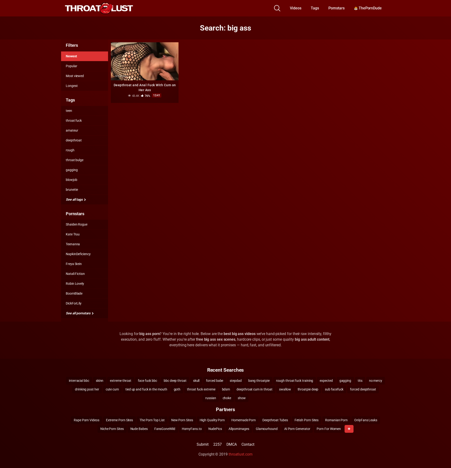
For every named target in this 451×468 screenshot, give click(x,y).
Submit (203, 444)
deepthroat (74, 140)
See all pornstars (78, 313)
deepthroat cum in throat (254, 389)
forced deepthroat (363, 389)
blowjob (71, 180)
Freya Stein (74, 264)
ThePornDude (370, 8)
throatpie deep (308, 389)
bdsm (226, 389)
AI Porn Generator (297, 429)
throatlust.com (241, 454)
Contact (247, 444)
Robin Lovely (75, 283)
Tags (315, 8)
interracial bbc (79, 380)
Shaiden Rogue (76, 224)
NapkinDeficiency (78, 254)
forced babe (214, 380)
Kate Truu (73, 234)
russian (210, 398)
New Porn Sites (182, 420)
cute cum (112, 389)
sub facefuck (334, 389)
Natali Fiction (75, 274)
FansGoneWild (164, 429)
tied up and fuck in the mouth (146, 389)
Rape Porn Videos (86, 420)
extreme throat (120, 380)
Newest (71, 56)
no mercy (375, 380)
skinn (100, 380)
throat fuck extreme (201, 389)
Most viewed (75, 76)
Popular (71, 66)
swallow (285, 389)
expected (326, 380)
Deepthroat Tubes (275, 420)
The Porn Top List (152, 420)
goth (177, 389)
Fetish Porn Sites (307, 420)
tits (360, 380)
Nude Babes (139, 429)
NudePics (215, 429)
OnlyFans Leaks (365, 420)
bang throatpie (259, 380)
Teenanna (73, 244)
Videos (295, 8)
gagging (72, 170)
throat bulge (74, 160)
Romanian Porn (336, 420)
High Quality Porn (212, 420)
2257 (217, 444)
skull (196, 380)
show (242, 398)
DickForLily (74, 303)
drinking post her (87, 389)
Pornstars (336, 8)
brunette (72, 189)
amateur (72, 130)
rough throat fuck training (294, 380)
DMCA (231, 444)
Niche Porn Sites (112, 429)
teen (69, 111)
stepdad (235, 380)
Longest (72, 86)
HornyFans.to (192, 429)
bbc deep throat (175, 380)
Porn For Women (329, 429)
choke (227, 398)
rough (70, 150)
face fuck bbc (147, 380)
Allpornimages (239, 429)
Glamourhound (267, 429)
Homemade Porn (243, 420)
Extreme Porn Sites (119, 420)
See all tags (74, 199)
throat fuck (74, 120)
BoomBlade (74, 293)
